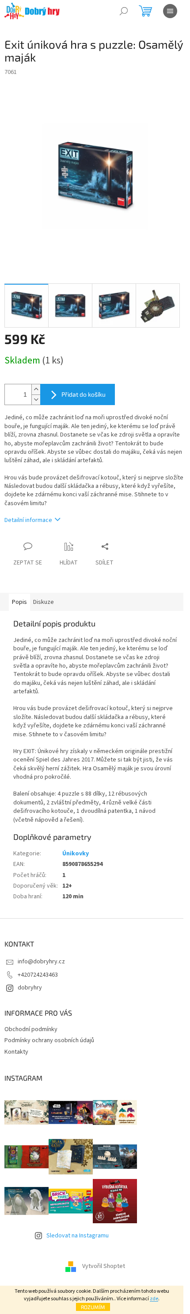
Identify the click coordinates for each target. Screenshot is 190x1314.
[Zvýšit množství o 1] (35, 389)
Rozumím (93, 1307)
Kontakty (16, 1051)
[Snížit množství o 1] (35, 399)
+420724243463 (38, 974)
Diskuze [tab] (43, 602)
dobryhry (30, 987)
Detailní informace (28, 520)
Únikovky (75, 853)
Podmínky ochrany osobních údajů (49, 1040)
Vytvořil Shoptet (103, 1266)
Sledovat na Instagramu (77, 1235)
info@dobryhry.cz (41, 961)
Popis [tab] (19, 602)
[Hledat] (124, 11)
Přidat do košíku (83, 394)
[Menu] (170, 11)
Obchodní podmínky (30, 1029)
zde (154, 1298)
